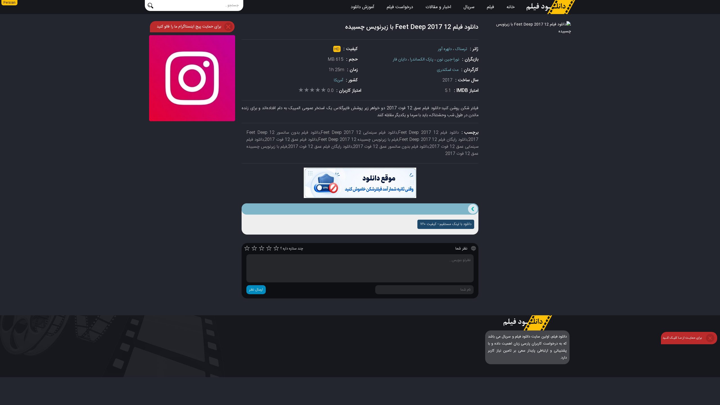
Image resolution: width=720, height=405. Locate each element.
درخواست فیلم (400, 7)
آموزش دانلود (362, 7)
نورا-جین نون (448, 59)
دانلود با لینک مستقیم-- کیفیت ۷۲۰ (445, 224)
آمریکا (338, 80)
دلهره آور (445, 49)
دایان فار (400, 59)
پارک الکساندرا (421, 59)
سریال (469, 7)
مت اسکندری (447, 69)
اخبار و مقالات (438, 7)
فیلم (490, 7)
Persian (9, 2)
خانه (511, 7)
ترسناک (461, 49)
